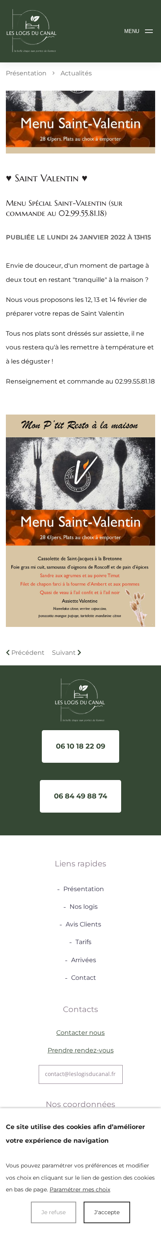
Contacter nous (80, 1032)
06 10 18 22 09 (80, 746)
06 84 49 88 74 (80, 796)
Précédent (27, 652)
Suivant (64, 652)
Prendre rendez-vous (81, 1050)
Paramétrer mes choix (80, 1189)
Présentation (26, 73)
